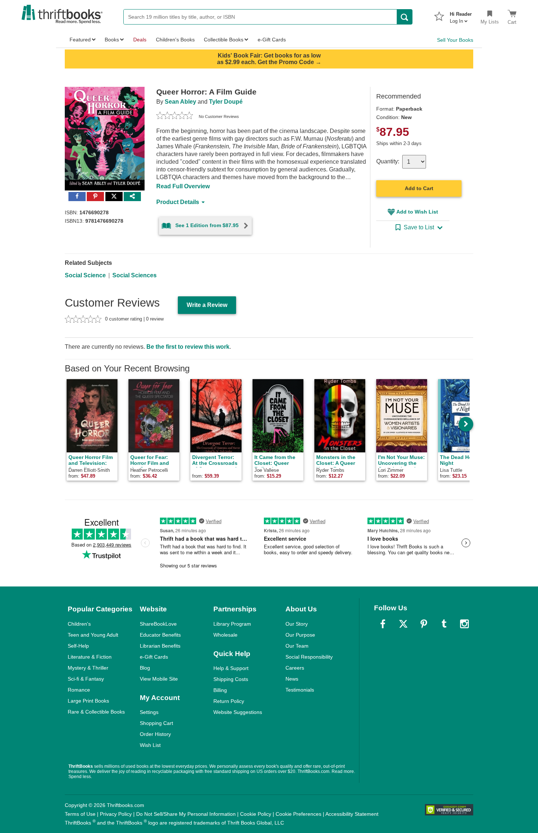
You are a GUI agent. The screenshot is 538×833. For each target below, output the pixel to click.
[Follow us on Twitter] (403, 624)
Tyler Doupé (226, 102)
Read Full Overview (183, 186)
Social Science (85, 275)
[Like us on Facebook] (383, 624)
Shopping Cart (156, 723)
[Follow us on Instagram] (464, 624)
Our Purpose (300, 635)
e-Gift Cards (154, 657)
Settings (149, 712)
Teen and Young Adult (93, 635)
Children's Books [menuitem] (175, 39)
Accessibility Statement (351, 814)
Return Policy (228, 701)
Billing (220, 690)
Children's (79, 624)
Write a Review (207, 305)
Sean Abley (180, 102)
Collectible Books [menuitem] (223, 39)
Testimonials (299, 690)
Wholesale (225, 635)
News (291, 679)
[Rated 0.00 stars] (174, 116)
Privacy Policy (116, 814)
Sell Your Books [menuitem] (455, 40)
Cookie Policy (255, 814)
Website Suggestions (237, 712)
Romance (79, 690)
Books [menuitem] (112, 39)
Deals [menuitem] (139, 39)
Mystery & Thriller (88, 668)
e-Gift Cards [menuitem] (272, 39)
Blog (145, 668)
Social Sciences (134, 275)
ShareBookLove (158, 624)
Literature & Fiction (90, 657)
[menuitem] (461, 15)
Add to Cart (419, 188)
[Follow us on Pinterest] (424, 624)
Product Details (177, 202)
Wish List (150, 745)
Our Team (297, 646)
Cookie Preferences (298, 814)
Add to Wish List (417, 212)
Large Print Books (88, 701)
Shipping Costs (230, 679)
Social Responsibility (309, 657)
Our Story (296, 624)
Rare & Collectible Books (96, 712)
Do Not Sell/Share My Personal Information (186, 814)
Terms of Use (80, 814)
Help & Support (231, 668)
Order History (155, 734)
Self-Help (78, 646)
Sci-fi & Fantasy (86, 679)
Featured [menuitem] (80, 39)
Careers (294, 668)
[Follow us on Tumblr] (444, 624)
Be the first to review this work (187, 347)
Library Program (232, 624)
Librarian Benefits (160, 646)
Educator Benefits (160, 635)
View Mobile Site (159, 679)
